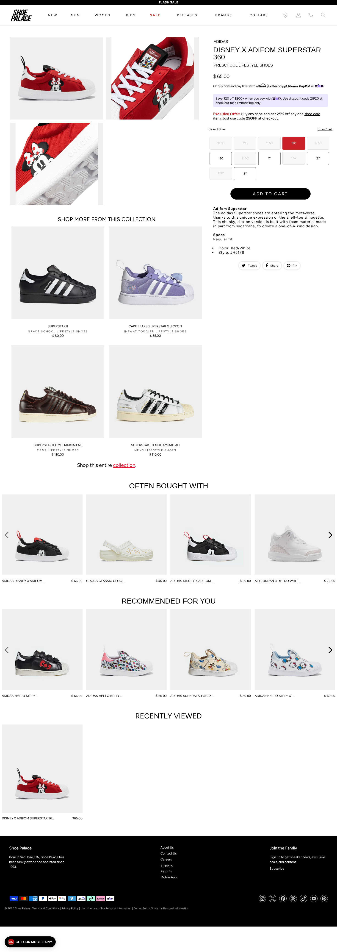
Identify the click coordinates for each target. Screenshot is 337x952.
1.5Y (293, 158)
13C (220, 158)
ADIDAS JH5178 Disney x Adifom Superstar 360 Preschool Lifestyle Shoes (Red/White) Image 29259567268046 (52, 127)
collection (124, 465)
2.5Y (221, 173)
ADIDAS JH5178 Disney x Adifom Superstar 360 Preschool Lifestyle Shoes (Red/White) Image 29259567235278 (148, 41)
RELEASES (187, 15)
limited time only (248, 103)
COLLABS (259, 15)
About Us (167, 847)
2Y (318, 158)
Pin (295, 265)
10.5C (220, 143)
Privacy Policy (70, 908)
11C (245, 143)
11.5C (269, 143)
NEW (52, 15)
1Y (269, 158)
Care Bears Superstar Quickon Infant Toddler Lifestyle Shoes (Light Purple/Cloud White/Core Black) (152, 230)
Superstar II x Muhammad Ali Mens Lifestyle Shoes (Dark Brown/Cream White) (51, 349)
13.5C (245, 158)
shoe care (312, 114)
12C (293, 143)
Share (274, 265)
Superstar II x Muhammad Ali (58, 445)
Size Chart (325, 129)
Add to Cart (270, 193)
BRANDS (223, 15)
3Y (245, 173)
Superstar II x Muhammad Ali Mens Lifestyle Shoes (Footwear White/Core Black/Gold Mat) (153, 349)
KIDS (131, 15)
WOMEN (103, 15)
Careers (166, 859)
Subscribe (277, 869)
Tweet (252, 265)
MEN (75, 15)
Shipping (166, 865)
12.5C (318, 143)
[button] (30, 941)
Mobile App (168, 877)
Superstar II (58, 326)
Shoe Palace (22, 908)
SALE (155, 15)
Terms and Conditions (46, 908)
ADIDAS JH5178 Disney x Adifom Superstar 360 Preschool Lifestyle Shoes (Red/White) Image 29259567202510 (52, 41)
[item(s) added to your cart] (311, 15)
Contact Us (168, 853)
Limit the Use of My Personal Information (105, 908)
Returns (166, 871)
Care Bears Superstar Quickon (155, 326)
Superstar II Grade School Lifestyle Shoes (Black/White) (51, 228)
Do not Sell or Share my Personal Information (161, 908)
